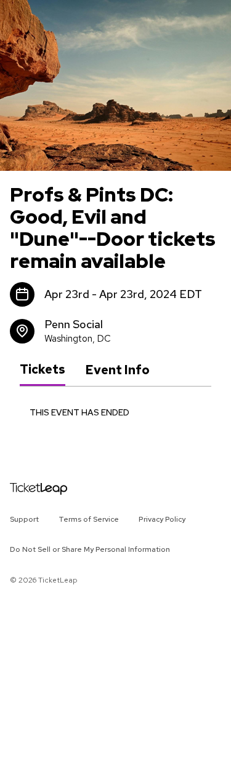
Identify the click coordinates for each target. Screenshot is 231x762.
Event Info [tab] (117, 370)
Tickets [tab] (42, 369)
